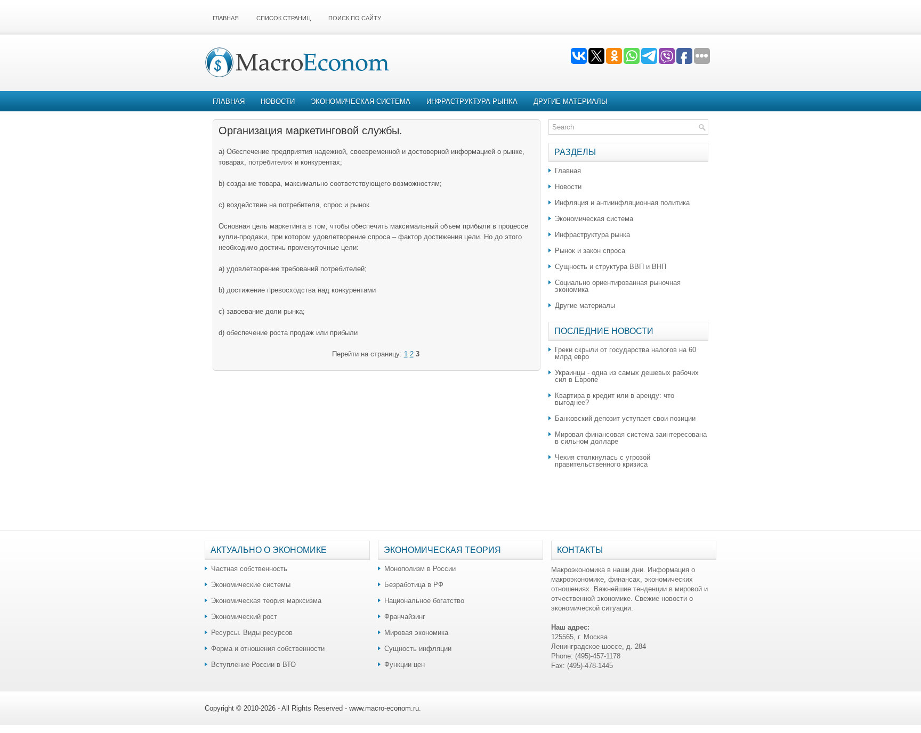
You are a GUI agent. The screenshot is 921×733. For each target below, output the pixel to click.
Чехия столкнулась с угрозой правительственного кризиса (602, 460)
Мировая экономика (416, 633)
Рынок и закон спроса (590, 251)
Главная (226, 18)
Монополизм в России (420, 569)
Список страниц (283, 18)
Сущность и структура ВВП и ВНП (610, 267)
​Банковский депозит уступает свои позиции (625, 418)
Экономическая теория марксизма (266, 601)
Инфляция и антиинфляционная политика (622, 203)
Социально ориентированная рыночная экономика (618, 286)
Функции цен (404, 665)
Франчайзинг (404, 617)
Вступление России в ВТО (253, 665)
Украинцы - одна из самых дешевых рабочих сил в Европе (627, 376)
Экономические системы (250, 585)
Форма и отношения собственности (268, 649)
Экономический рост (244, 617)
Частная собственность (249, 569)
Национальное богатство (424, 601)
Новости (278, 101)
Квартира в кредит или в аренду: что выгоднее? (614, 399)
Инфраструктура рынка (472, 101)
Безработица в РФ (413, 585)
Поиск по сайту (354, 18)
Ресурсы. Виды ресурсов (252, 633)
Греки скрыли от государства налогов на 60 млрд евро (625, 353)
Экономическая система (360, 101)
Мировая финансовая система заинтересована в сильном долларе (631, 437)
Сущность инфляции (417, 649)
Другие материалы (571, 101)
